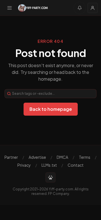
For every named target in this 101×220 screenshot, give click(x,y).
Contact (76, 165)
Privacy (24, 165)
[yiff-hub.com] (50, 177)
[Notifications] (80, 8)
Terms (84, 157)
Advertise (37, 157)
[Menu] (9, 8)
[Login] (93, 8)
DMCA (62, 157)
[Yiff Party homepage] (33, 8)
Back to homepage (50, 109)
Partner (11, 157)
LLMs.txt (49, 165)
